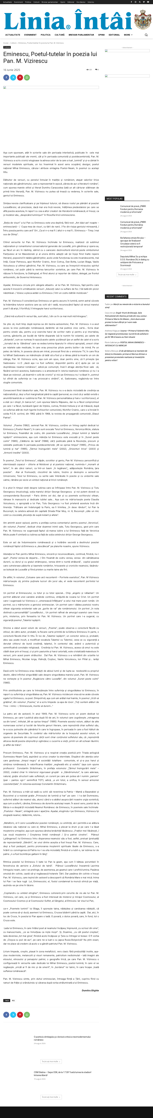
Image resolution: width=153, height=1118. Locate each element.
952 (13, 1000)
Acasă (5, 43)
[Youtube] (148, 2)
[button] (146, 34)
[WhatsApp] (27, 78)
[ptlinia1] (127, 61)
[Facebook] (131, 2)
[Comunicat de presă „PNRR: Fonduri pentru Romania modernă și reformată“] (111, 209)
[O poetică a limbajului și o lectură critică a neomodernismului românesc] (17, 1046)
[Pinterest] (20, 78)
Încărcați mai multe (50, 1061)
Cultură (13, 43)
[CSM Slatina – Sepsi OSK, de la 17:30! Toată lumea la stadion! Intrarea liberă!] (17, 1081)
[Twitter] (139, 2)
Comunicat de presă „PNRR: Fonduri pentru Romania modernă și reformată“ (133, 209)
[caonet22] (127, 131)
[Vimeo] (144, 2)
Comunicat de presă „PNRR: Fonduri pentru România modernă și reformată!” (133, 225)
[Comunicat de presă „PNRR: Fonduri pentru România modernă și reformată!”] (111, 225)
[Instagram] (135, 2)
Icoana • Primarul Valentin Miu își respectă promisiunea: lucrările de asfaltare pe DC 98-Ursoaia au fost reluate (127, 333)
